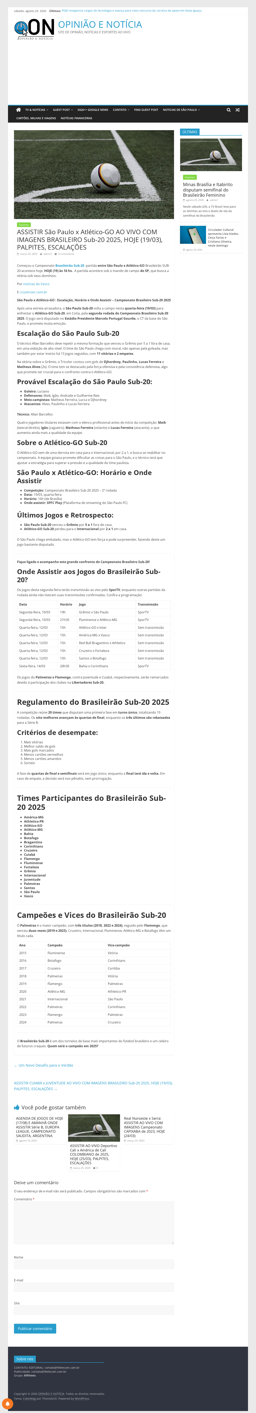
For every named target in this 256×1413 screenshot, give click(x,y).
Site (17, 1303)
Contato (119, 110)
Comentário (24, 1199)
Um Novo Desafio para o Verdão (43, 1065)
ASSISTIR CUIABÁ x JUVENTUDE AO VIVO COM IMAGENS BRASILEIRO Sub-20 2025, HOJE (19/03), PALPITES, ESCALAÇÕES (93, 1086)
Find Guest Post (146, 110)
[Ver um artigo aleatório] (237, 110)
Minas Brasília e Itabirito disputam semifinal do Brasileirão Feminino (208, 189)
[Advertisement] (128, 75)
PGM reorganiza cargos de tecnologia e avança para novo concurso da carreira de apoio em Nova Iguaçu (132, 11)
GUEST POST (61, 110)
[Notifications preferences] (7, 1403)
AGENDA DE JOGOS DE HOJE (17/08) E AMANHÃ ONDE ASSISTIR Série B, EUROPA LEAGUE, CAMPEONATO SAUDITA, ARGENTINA (39, 1127)
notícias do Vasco (36, 284)
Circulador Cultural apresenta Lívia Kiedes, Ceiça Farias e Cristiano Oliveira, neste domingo (223, 237)
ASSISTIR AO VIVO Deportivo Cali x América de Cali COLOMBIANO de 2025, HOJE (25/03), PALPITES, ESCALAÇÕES (93, 1154)
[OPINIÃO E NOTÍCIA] (18, 110)
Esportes (24, 224)
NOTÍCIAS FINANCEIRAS (76, 118)
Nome (18, 1257)
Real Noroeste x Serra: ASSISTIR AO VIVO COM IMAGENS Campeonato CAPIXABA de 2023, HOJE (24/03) (144, 1127)
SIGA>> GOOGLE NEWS (93, 110)
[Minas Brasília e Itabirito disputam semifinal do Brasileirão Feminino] (211, 141)
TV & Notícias (35, 110)
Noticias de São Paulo (180, 110)
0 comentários (66, 254)
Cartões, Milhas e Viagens (36, 118)
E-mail (18, 1280)
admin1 (48, 254)
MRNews (30, 1375)
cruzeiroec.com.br (33, 292)
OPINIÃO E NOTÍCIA (100, 24)
